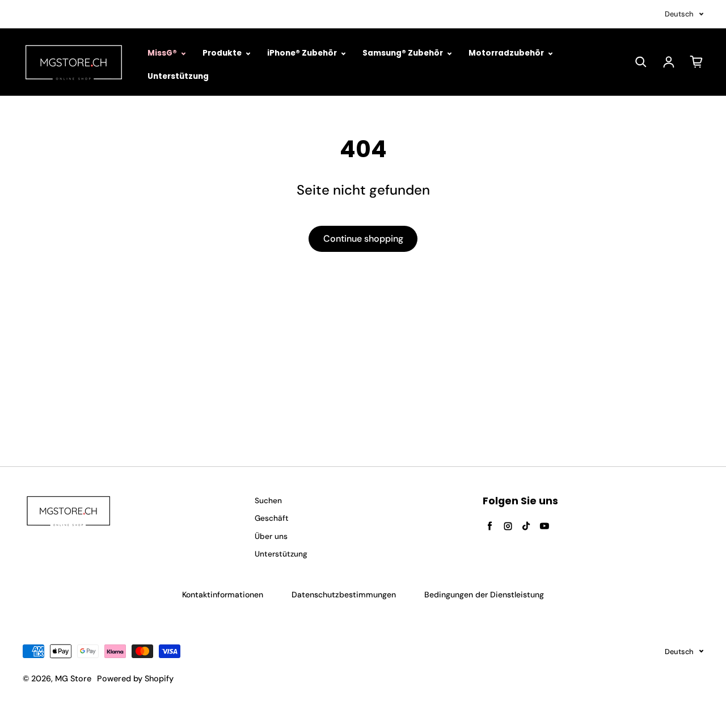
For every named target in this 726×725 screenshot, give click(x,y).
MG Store (73, 678)
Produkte (222, 53)
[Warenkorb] (696, 62)
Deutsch (679, 14)
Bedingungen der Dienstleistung (484, 594)
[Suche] (641, 62)
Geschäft (272, 518)
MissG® (163, 53)
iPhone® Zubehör (303, 53)
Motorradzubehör (507, 53)
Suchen (268, 500)
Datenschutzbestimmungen (344, 594)
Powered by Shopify (135, 678)
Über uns (271, 536)
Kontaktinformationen (222, 594)
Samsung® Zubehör (403, 53)
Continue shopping (363, 239)
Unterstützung (178, 76)
